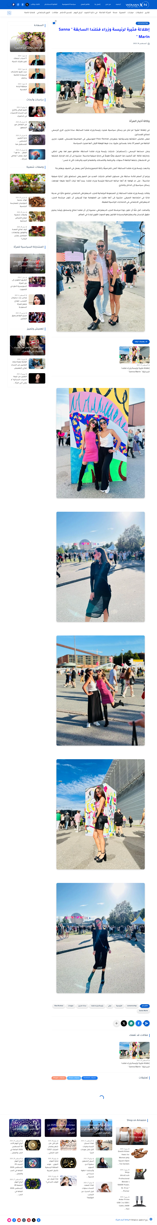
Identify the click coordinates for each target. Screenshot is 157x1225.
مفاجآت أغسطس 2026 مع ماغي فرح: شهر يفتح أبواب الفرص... (61, 1129)
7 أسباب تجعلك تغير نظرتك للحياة (19, 60)
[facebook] (22, 4)
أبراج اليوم (78, 13)
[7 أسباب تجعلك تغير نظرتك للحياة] (37, 60)
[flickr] (9, 1220)
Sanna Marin (143, 1011)
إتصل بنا (97, 4)
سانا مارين (82, 1006)
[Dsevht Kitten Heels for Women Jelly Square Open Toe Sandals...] (139, 1153)
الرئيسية (119, 1006)
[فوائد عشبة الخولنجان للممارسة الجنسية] (37, 202)
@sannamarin (143, 23)
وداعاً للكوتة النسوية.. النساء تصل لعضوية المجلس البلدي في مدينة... (28, 266)
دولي (109, 1006)
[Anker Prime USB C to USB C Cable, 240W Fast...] (139, 1201)
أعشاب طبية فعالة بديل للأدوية (31, 188)
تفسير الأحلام (66, 13)
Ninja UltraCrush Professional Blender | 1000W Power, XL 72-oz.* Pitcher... (123, 1182)
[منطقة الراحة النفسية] (37, 88)
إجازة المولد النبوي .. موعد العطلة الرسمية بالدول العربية (51, 1166)
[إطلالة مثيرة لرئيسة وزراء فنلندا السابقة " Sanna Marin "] (134, 354)
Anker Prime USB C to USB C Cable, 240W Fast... (123, 1204)
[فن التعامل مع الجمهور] (37, 126)
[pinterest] (29, 1220)
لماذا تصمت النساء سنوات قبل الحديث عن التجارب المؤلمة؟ (87, 1191)
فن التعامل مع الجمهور (20, 126)
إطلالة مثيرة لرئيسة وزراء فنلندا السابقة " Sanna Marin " (135, 370)
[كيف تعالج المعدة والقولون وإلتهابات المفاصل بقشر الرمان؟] (37, 231)
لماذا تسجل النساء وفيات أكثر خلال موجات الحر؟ (87, 1148)
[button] (139, 1023)
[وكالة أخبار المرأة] (137, 4)
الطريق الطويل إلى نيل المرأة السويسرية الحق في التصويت (18, 285)
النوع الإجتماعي (43, 13)
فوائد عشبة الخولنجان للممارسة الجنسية (18, 203)
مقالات (55, 13)
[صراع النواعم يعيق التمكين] (37, 317)
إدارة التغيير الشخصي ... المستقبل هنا (21, 141)
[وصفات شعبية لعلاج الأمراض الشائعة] (37, 216)
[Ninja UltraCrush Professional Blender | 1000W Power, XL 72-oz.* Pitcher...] (139, 1174)
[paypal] (13, 4)
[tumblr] (24, 1220)
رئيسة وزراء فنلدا (97, 1006)
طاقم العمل (85, 4)
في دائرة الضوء (90, 13)
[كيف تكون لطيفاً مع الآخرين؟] (27, 42)
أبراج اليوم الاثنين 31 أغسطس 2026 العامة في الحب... (26, 1129)
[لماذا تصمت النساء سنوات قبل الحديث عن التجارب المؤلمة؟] (104, 1187)
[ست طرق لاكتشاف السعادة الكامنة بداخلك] (37, 73)
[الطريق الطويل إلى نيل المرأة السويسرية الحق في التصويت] (37, 282)
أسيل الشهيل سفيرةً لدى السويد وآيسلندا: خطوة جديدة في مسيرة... (87, 1169)
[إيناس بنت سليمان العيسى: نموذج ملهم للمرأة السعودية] (37, 299)
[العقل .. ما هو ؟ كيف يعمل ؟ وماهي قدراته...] (37, 154)
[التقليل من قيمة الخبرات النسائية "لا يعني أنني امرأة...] (37, 378)
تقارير (147, 13)
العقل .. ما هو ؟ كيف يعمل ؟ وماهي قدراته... (19, 156)
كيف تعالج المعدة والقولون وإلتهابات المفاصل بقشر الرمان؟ (19, 234)
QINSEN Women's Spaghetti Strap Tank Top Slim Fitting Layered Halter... (132, 1135)
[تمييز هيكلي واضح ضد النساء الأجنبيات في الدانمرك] (37, 111)
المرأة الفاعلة (105, 13)
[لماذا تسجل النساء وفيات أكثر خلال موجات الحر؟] (104, 1145)
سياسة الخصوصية (69, 4)
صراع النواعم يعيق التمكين (19, 317)
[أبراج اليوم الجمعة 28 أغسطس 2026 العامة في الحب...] (33, 1184)
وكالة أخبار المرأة (122, 1220)
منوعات (70, 1006)
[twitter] (27, 4)
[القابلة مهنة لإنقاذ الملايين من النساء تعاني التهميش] (37, 363)
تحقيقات (139, 13)
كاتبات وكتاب (35, 4)
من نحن (108, 4)
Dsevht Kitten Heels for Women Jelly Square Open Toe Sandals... (123, 1158)
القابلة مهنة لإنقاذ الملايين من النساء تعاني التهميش (19, 365)
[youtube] (19, 1220)
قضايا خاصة (29, 13)
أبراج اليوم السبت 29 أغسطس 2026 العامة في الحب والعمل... (16, 1167)
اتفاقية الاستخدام (51, 4)
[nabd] (9, 4)
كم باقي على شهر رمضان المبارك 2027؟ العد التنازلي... (52, 1148)
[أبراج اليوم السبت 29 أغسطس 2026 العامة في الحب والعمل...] (33, 1163)
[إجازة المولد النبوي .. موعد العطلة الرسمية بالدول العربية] (68, 1163)
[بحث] (9, 13)
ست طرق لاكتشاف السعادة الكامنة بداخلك (19, 75)
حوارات (130, 13)
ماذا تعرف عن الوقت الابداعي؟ (52, 1180)
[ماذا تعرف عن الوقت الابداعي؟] (68, 1181)
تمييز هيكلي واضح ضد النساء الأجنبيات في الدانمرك (18, 113)
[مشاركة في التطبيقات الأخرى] (116, 1023)
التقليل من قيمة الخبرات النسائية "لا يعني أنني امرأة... (19, 380)
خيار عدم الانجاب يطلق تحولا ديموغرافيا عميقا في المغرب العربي (97, 1129)
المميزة (122, 13)
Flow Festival (58, 1006)
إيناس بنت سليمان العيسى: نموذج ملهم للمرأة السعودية (19, 302)
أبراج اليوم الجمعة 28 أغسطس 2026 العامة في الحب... (16, 1188)
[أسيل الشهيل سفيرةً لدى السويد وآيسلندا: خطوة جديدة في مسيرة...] (104, 1163)
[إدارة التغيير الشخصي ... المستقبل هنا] (37, 140)
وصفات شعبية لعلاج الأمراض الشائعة (20, 218)
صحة (115, 13)
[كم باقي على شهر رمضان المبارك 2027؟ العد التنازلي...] (68, 1145)
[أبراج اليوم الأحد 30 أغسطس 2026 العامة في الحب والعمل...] (33, 1145)
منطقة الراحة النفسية (21, 88)
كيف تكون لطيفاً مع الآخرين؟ (28, 48)
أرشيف (118, 4)
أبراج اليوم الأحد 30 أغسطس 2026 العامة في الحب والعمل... (16, 1148)
